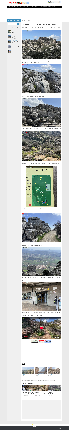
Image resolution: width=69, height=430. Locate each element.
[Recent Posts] (9, 28)
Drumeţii (24, 6)
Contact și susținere (51, 6)
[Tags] (18, 28)
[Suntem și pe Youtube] (18, 20)
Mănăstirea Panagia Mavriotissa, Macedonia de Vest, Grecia (15, 52)
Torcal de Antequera (52, 380)
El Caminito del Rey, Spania (38, 374)
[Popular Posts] (12, 28)
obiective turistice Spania (34, 380)
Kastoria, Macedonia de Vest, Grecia (15, 47)
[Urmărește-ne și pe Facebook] (17, 20)
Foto (17, 6)
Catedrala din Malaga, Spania (51, 374)
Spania (28, 20)
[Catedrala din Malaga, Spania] (54, 370)
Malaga (29, 380)
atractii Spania (26, 380)
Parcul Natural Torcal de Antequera (42, 380)
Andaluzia (24, 20)
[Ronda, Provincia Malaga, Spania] (28, 370)
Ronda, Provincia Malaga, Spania (25, 374)
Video (20, 6)
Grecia (15, 35)
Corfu (13, 35)
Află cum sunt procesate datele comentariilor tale (47, 420)
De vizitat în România (43, 6)
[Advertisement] (34, 13)
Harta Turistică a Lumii (12, 6)
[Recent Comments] (15, 28)
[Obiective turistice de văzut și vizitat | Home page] (18, 3)
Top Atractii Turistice (30, 6)
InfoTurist (36, 6)
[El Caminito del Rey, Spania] (41, 370)
